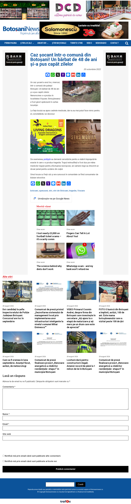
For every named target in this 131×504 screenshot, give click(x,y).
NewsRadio (101, 43)
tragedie (73, 190)
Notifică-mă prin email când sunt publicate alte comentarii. (33, 456)
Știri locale (26, 43)
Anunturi (41, 43)
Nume (6, 414)
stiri (50, 190)
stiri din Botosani (60, 190)
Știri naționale (59, 43)
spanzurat (43, 190)
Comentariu (9, 387)
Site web (7, 434)
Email (6, 424)
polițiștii (47, 159)
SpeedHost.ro (72, 492)
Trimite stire (76, 43)
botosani (34, 190)
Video (89, 43)
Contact (114, 43)
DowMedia (90, 492)
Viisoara (81, 190)
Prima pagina (10, 43)
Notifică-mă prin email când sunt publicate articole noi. (31, 461)
